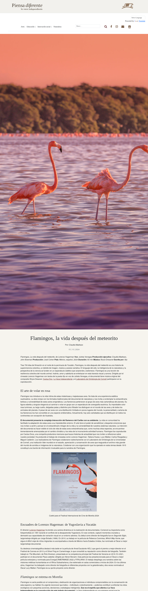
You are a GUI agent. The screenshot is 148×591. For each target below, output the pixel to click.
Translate (142, 21)
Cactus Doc (47, 379)
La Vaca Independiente (62, 379)
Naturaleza (57, 27)
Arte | (23, 27)
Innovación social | (45, 27)
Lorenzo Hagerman (37, 530)
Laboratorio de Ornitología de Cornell (91, 379)
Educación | (31, 27)
